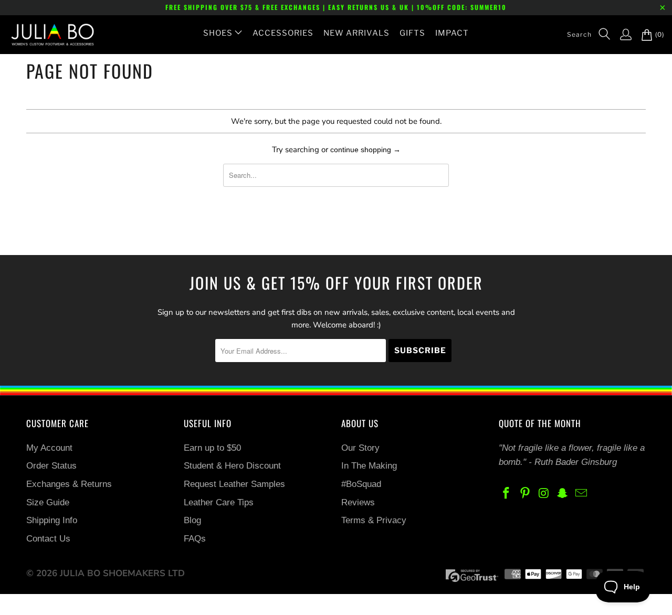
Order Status (51, 466)
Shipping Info (51, 520)
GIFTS (412, 33)
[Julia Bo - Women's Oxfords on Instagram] (544, 494)
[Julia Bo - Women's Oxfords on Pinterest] (525, 494)
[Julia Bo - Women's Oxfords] (47, 34)
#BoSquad (361, 484)
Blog (192, 520)
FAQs (195, 539)
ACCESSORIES (283, 33)
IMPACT (452, 33)
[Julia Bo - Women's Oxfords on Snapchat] (563, 494)
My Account (49, 448)
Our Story (360, 448)
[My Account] (620, 34)
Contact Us (48, 539)
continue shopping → (365, 149)
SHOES (218, 33)
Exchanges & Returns (69, 484)
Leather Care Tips (219, 502)
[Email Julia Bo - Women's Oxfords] (582, 494)
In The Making (369, 466)
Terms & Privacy (373, 520)
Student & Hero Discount (232, 466)
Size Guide (47, 502)
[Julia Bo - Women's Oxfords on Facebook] (506, 494)
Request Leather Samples (234, 484)
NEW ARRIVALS (356, 33)
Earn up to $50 (212, 448)
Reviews (358, 502)
